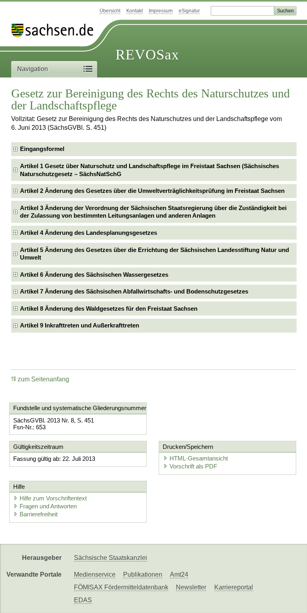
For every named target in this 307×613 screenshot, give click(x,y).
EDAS (83, 600)
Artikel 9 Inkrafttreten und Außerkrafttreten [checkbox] (79, 325)
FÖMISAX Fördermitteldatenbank (121, 587)
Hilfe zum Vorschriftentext (53, 498)
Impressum (161, 11)
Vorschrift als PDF (193, 466)
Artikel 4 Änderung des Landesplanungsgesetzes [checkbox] (88, 232)
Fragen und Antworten (48, 506)
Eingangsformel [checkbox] (42, 148)
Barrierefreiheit (39, 514)
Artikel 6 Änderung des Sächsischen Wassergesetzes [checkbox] (94, 274)
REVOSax (147, 55)
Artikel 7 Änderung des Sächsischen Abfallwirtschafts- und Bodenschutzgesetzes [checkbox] (134, 291)
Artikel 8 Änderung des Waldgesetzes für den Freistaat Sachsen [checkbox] (108, 308)
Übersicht (110, 11)
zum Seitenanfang (43, 379)
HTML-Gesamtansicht (198, 458)
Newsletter (191, 587)
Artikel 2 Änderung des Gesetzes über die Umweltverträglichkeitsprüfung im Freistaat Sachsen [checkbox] (152, 190)
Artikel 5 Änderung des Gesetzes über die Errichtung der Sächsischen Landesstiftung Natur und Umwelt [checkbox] (154, 253)
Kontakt (134, 11)
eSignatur (189, 11)
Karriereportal (233, 587)
